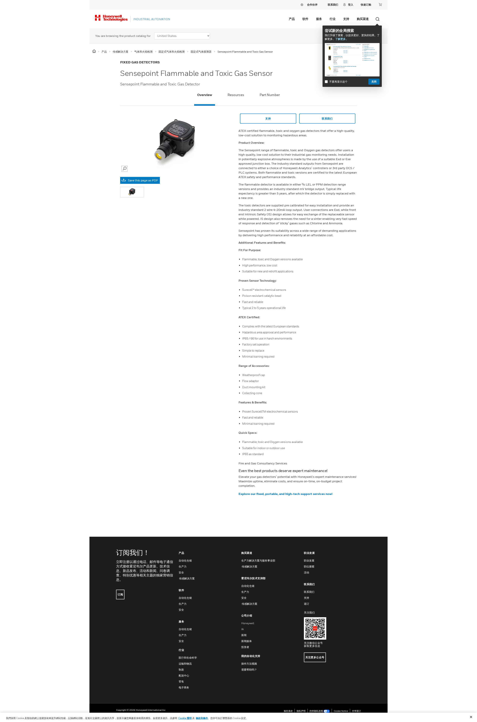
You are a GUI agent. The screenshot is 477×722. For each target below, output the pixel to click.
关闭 (374, 81)
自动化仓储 (185, 560)
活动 (306, 572)
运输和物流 (185, 663)
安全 (181, 572)
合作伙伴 (312, 4)
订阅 (120, 594)
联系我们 (327, 118)
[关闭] (471, 717)
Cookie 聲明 (185, 718)
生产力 (183, 566)
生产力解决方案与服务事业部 (258, 560)
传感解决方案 (187, 578)
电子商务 (184, 687)
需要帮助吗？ (249, 669)
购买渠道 (363, 19)
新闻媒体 (246, 641)
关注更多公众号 (314, 657)
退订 (306, 603)
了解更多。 (341, 38)
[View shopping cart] (380, 4)
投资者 (245, 647)
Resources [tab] (236, 95)
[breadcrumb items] (94, 51)
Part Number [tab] (270, 95)
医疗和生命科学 (188, 657)
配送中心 (184, 675)
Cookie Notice (341, 711)
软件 (305, 19)
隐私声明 (301, 711)
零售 (181, 681)
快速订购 (366, 4)
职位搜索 (309, 566)
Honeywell (247, 623)
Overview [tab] (204, 95)
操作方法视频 (249, 663)
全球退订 (356, 711)
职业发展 (309, 560)
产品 (292, 19)
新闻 (244, 635)
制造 (181, 669)
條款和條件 (202, 718)
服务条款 (288, 711)
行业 (333, 19)
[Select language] (301, 4)
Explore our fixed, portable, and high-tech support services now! (285, 494)
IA (242, 629)
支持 (346, 19)
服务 (319, 19)
